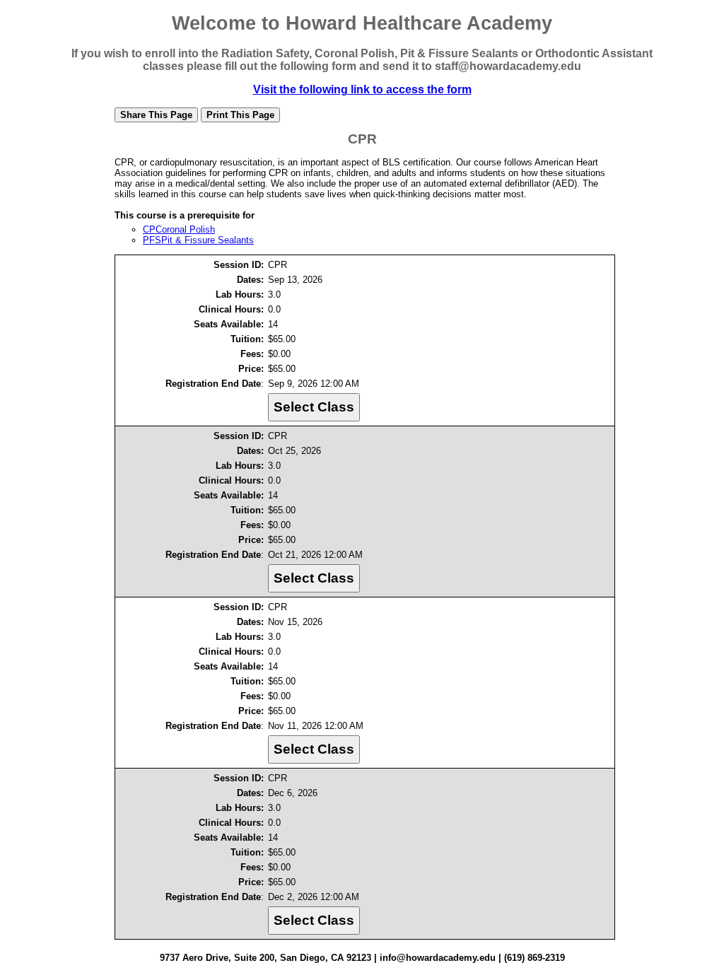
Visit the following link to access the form (362, 89)
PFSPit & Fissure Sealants (198, 240)
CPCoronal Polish (179, 229)
